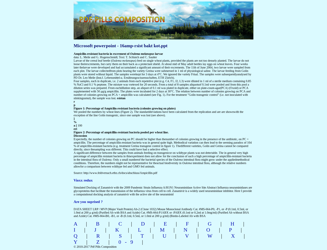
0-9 (127, 242)
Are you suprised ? (88, 202)
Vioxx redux (83, 180)
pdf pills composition (127, 15)
